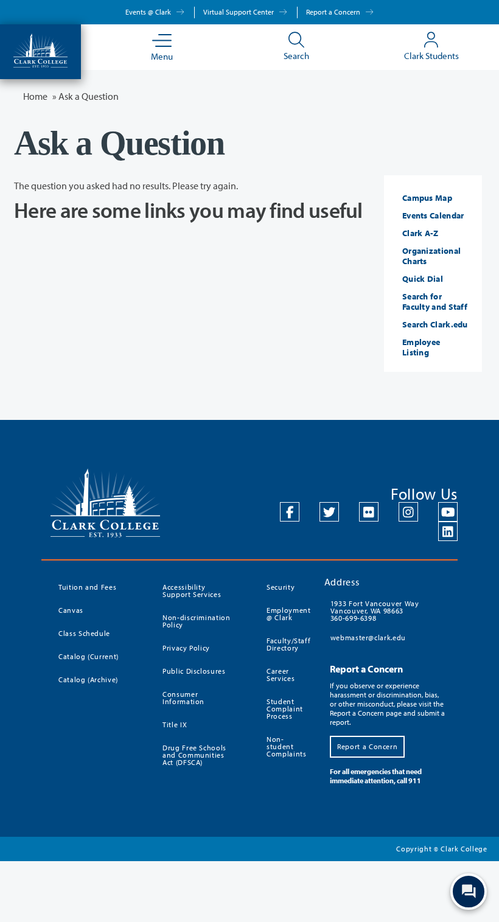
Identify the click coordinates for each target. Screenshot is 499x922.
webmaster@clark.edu (368, 637)
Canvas (70, 610)
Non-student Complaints (287, 746)
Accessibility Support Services (191, 590)
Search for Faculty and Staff (434, 301)
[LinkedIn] (448, 531)
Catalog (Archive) (88, 679)
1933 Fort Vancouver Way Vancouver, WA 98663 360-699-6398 (374, 611)
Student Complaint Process (285, 709)
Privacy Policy (186, 647)
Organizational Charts (431, 256)
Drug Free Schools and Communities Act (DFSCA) (194, 755)
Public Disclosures (194, 671)
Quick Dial (422, 278)
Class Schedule (84, 633)
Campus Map (427, 197)
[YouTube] (448, 512)
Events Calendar (433, 215)
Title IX (174, 724)
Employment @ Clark (288, 614)
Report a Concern (334, 11)
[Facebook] (289, 512)
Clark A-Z (420, 233)
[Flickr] (369, 512)
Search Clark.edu (435, 324)
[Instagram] (408, 512)
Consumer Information (183, 698)
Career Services (281, 674)
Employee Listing (421, 347)
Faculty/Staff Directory (288, 644)
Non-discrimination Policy (196, 621)
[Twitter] (329, 512)
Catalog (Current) (88, 656)
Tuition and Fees (87, 587)
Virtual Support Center (239, 11)
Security (281, 587)
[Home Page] (40, 49)
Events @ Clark (149, 11)
